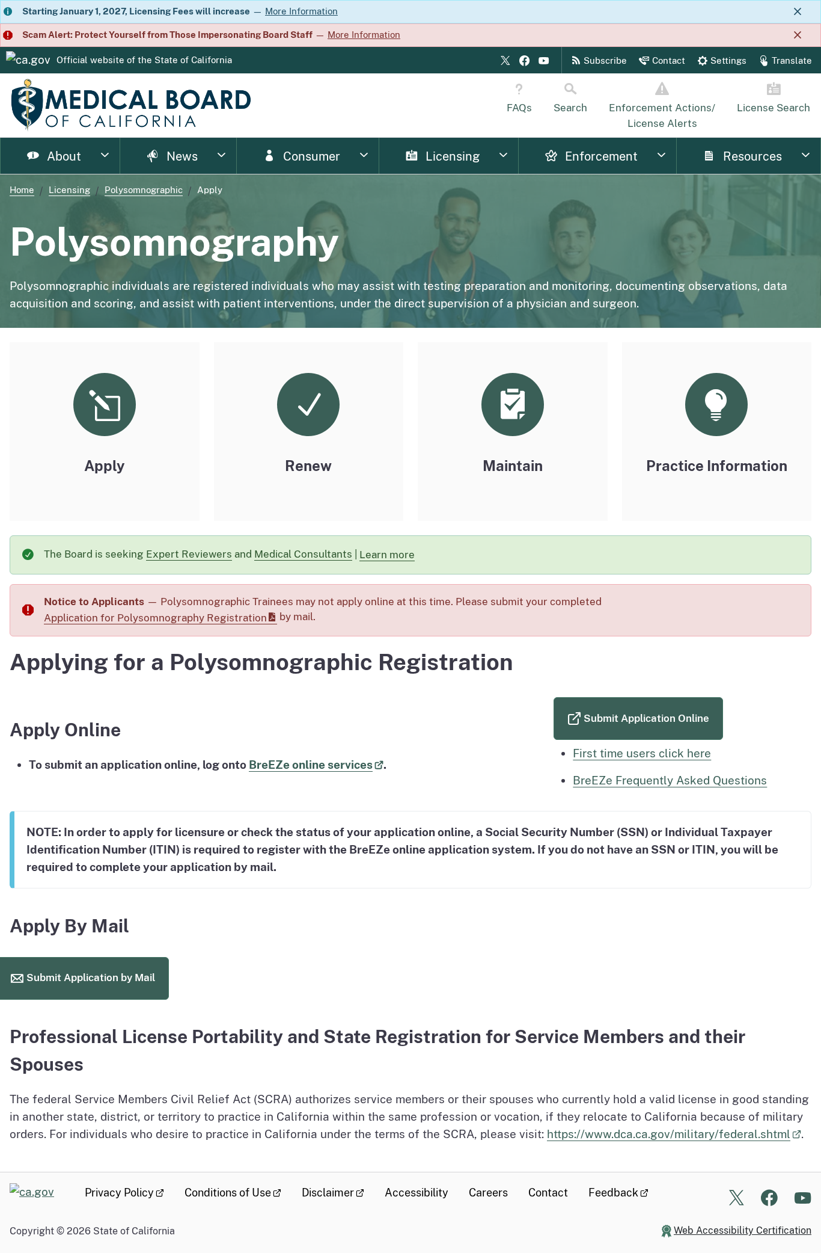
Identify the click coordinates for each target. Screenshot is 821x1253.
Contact (548, 1192)
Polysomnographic (144, 190)
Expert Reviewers (189, 554)
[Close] (797, 12)
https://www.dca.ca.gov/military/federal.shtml (668, 1134)
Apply (104, 465)
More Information (301, 11)
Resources (751, 156)
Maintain (513, 465)
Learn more (393, 558)
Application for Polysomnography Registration (155, 618)
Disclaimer (328, 1192)
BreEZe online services (311, 764)
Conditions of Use (228, 1192)
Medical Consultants (303, 554)
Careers (488, 1192)
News (180, 156)
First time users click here (642, 753)
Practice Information (716, 465)
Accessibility (416, 1192)
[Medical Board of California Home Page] (131, 105)
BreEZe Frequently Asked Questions (670, 780)
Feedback (613, 1192)
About (62, 156)
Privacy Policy (119, 1192)
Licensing (451, 156)
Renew (308, 465)
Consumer (310, 156)
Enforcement (600, 156)
